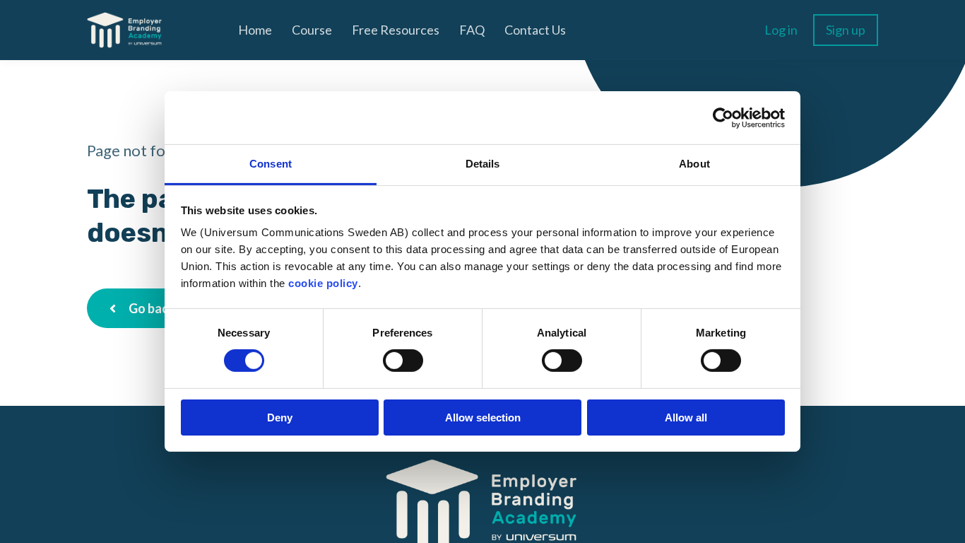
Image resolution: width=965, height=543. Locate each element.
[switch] (403, 360)
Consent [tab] (270, 164)
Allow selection (483, 417)
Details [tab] (483, 164)
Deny (279, 417)
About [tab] (694, 164)
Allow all (686, 417)
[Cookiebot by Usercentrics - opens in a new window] (723, 117)
